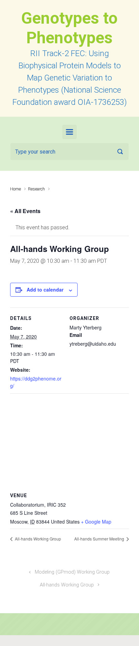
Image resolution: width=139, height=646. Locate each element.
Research (36, 188)
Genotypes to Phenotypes (69, 27)
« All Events (25, 211)
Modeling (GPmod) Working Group (72, 572)
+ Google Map (96, 521)
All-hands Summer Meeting (99, 538)
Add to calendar (45, 289)
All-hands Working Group (37, 538)
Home (15, 188)
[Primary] (69, 132)
